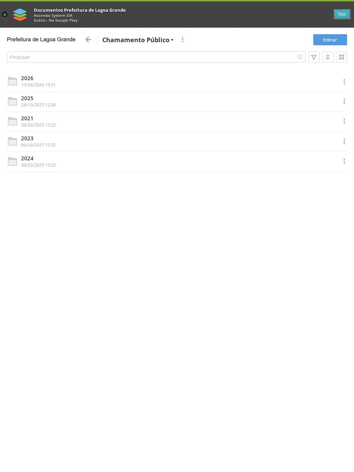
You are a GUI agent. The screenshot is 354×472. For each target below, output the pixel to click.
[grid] (177, 122)
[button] (327, 57)
